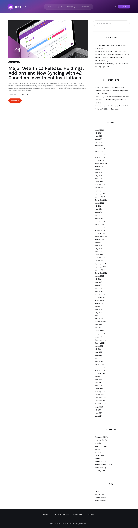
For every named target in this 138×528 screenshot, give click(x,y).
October (100, 160)
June (98, 136)
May (98, 139)
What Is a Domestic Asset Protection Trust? (110, 51)
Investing (98, 443)
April (98, 142)
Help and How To (101, 440)
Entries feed (99, 495)
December (100, 154)
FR (25, 6)
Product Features (101, 458)
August (99, 130)
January (99, 151)
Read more (15, 100)
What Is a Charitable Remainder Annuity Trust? (112, 54)
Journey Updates (101, 446)
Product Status (14, 62)
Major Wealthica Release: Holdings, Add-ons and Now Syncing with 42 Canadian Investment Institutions (46, 72)
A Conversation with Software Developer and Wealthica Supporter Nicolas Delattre (111, 91)
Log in (97, 491)
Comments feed (100, 498)
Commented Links (101, 437)
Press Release (100, 455)
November (100, 157)
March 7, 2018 (12, 94)
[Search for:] (111, 23)
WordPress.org (100, 501)
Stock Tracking (100, 467)
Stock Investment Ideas (103, 464)
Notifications (99, 452)
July (98, 133)
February (100, 148)
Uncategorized (100, 470)
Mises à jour (99, 449)
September (101, 163)
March (99, 145)
